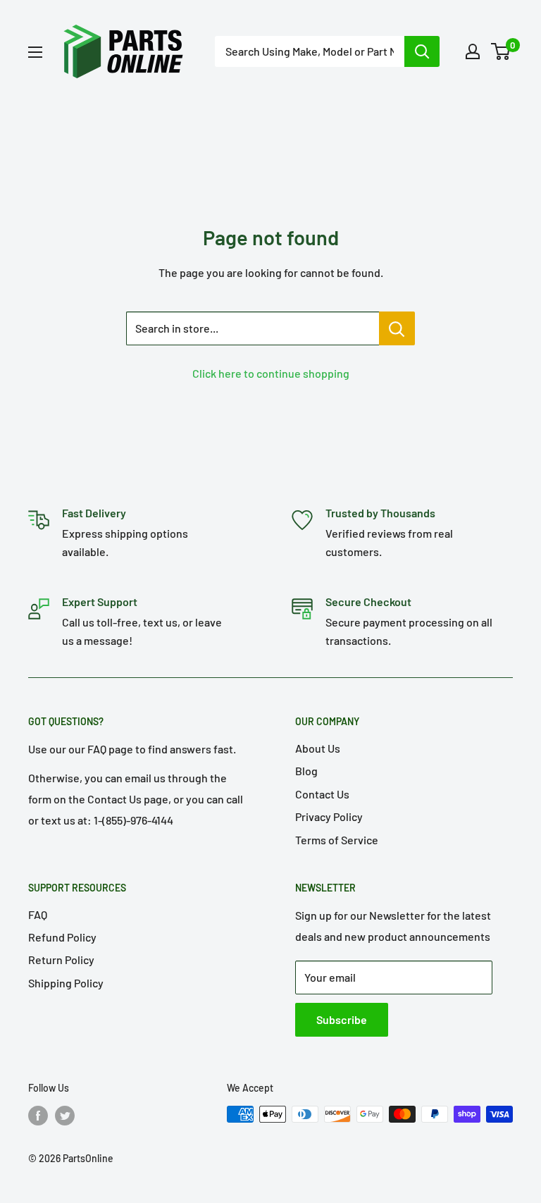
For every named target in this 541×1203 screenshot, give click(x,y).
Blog (306, 770)
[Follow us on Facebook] (38, 1115)
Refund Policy (62, 937)
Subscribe (341, 1019)
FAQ (37, 914)
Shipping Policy (66, 982)
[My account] (473, 51)
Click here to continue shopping (270, 373)
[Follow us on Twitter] (65, 1115)
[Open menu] (35, 52)
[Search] (422, 51)
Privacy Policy (329, 816)
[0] (501, 51)
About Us (317, 748)
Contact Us (322, 794)
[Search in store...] (397, 328)
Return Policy (61, 959)
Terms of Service (336, 839)
